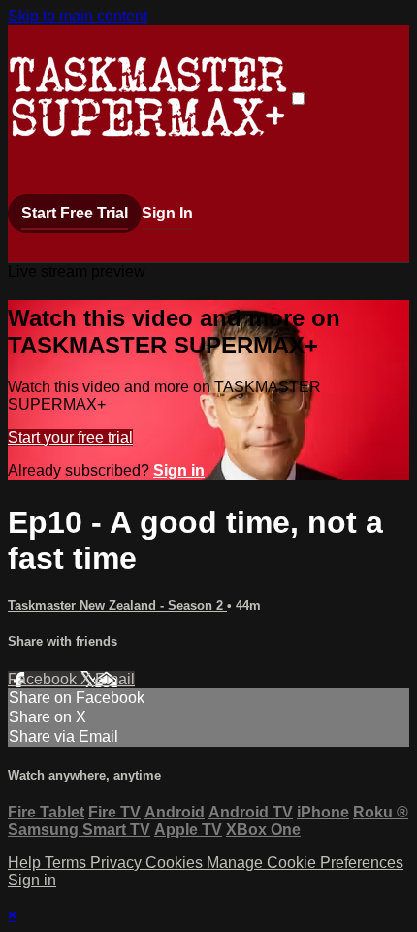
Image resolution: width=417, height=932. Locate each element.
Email (115, 679)
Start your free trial (70, 437)
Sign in (179, 470)
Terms (67, 862)
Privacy (117, 862)
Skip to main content (77, 16)
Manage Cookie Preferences (305, 862)
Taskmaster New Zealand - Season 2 (117, 605)
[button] (298, 98)
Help (26, 862)
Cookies (176, 862)
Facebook (44, 679)
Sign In (167, 213)
